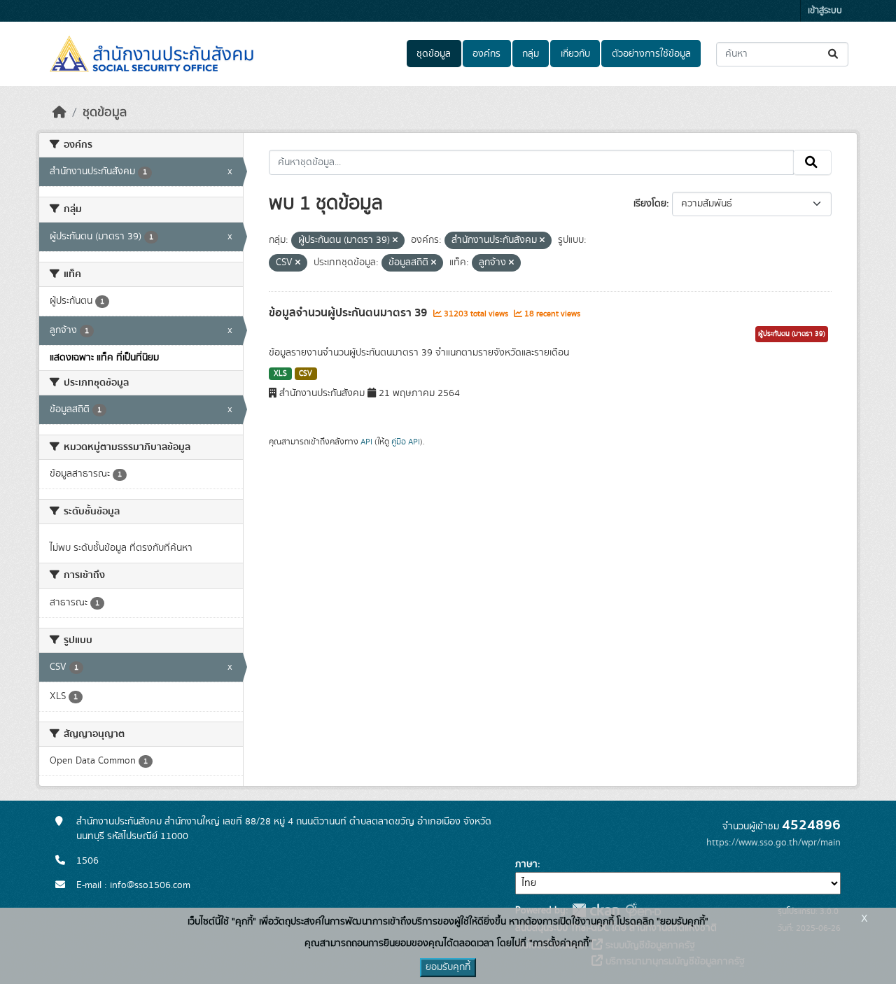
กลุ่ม (530, 54)
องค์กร (486, 54)
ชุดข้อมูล (433, 54)
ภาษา (526, 864)
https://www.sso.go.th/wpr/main (773, 843)
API (366, 441)
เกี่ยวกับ (575, 54)
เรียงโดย (650, 204)
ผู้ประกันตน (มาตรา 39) (791, 334)
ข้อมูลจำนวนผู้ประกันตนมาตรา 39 (349, 313)
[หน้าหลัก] (59, 113)
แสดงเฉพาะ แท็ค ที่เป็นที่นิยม (104, 358)
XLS (280, 373)
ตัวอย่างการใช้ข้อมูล (651, 54)
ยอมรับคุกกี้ (448, 967)
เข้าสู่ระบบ (825, 10)
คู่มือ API (405, 441)
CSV (305, 373)
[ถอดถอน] (395, 240)
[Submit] (834, 54)
